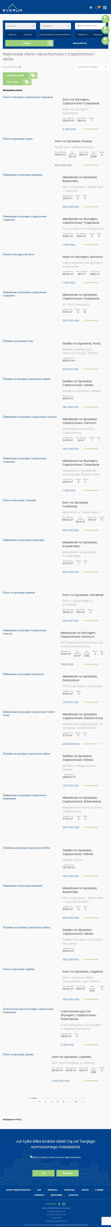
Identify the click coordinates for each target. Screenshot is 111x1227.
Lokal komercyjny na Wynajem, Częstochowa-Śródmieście (79, 1015)
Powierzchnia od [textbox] (47, 34)
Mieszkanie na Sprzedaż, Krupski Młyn (80, 544)
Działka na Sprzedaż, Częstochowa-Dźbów (78, 758)
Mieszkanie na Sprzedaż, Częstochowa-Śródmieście (82, 799)
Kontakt (74, 1195)
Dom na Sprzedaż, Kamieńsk (83, 595)
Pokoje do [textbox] (97, 34)
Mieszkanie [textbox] (47, 26)
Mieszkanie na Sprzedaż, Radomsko (80, 179)
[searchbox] (93, 25)
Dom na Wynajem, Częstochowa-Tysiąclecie (81, 101)
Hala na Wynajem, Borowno (83, 257)
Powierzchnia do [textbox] (63, 34)
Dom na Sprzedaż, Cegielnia (83, 972)
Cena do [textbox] (28, 34)
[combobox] (20, 26)
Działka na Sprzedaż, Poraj (81, 343)
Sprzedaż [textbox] (11, 26)
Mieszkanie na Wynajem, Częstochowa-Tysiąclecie (81, 221)
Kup (43, 1173)
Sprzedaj (68, 1173)
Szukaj (27, 43)
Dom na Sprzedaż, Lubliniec (71, 1057)
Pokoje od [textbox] (82, 34)
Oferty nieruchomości (18, 1190)
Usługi (85, 1190)
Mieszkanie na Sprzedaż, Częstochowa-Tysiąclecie (81, 296)
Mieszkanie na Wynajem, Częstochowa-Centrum (78, 635)
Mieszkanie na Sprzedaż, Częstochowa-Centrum (80, 421)
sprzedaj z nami (15, 75)
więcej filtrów (80, 43)
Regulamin (56, 1195)
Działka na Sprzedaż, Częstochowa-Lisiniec (78, 383)
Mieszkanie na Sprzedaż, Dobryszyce (80, 678)
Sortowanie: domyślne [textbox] (88, 67)
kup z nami (12, 82)
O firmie (99, 1190)
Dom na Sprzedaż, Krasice (73, 141)
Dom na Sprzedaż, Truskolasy (75, 504)
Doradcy (39, 1195)
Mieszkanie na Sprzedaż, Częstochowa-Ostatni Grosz (83, 716)
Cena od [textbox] (12, 34)
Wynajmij (69, 1190)
